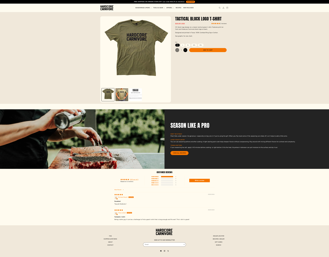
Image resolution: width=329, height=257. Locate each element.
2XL (194, 45)
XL (188, 45)
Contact (110, 245)
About (110, 242)
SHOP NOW (190, 1)
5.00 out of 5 (134, 179)
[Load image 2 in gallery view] (121, 94)
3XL (201, 45)
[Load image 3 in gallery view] (135, 94)
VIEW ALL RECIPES (179, 153)
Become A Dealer (218, 239)
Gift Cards (218, 242)
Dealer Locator (218, 236)
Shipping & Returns (110, 239)
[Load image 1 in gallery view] (108, 94)
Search (218, 245)
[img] (118, 194)
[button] (143, 8)
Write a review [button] (199, 180)
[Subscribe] (184, 245)
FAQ (110, 236)
